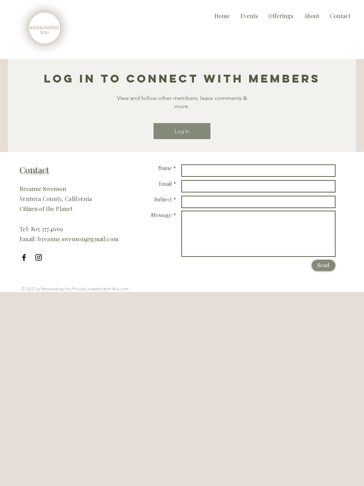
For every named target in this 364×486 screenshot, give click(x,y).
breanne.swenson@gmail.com (78, 239)
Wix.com (120, 288)
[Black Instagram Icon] (38, 257)
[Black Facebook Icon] (24, 257)
